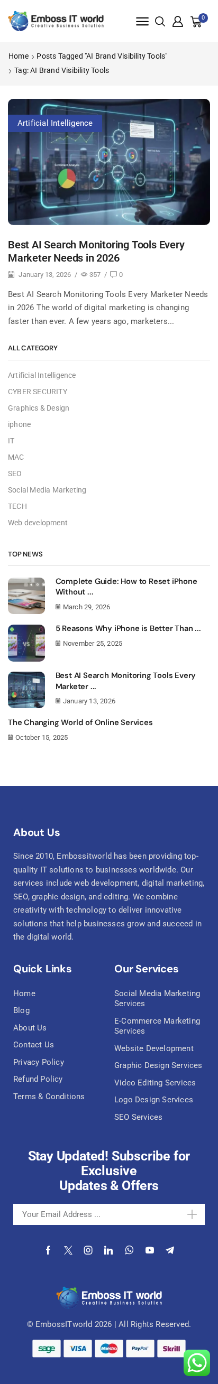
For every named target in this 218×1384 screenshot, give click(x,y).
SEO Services (138, 1117)
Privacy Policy (38, 1062)
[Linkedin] (108, 1250)
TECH (17, 506)
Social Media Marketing (47, 490)
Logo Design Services (153, 1099)
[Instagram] (88, 1250)
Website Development (154, 1048)
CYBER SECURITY (37, 391)
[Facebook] (48, 1250)
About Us (30, 1028)
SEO (15, 473)
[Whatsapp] (129, 1250)
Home (18, 56)
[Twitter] (68, 1250)
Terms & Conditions (49, 1096)
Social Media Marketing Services (157, 999)
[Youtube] (150, 1250)
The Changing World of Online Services (80, 722)
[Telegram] (170, 1250)
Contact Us (33, 1044)
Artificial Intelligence (55, 123)
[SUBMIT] (186, 1214)
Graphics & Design (38, 408)
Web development (38, 522)
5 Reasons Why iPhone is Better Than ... (128, 628)
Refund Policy (38, 1079)
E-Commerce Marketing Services (157, 1026)
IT (11, 440)
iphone (19, 424)
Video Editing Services (155, 1083)
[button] (142, 21)
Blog (21, 1010)
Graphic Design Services (158, 1065)
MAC (16, 457)
